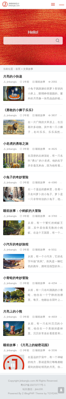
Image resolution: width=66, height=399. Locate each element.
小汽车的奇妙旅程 (16, 244)
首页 (17, 68)
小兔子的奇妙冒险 (16, 177)
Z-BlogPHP (28, 393)
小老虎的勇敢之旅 (16, 143)
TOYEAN (52, 393)
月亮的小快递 (12, 76)
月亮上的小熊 (12, 311)
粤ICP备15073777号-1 (33, 385)
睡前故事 (40, 81)
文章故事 (28, 68)
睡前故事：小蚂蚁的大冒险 (22, 211)
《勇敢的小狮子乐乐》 (19, 110)
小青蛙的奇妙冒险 (16, 278)
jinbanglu (12, 81)
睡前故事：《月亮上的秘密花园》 (27, 345)
